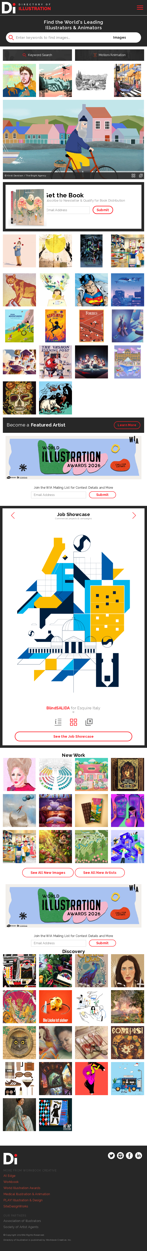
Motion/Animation (112, 55)
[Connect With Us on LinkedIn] (138, 1155)
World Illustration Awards (21, 1188)
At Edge (9, 1176)
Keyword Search (39, 55)
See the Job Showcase (73, 736)
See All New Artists (100, 873)
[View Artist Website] (141, 175)
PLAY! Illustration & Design (23, 1200)
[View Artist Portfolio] (133, 175)
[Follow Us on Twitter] (111, 1155)
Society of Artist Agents (21, 1227)
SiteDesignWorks (15, 1206)
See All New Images (48, 873)
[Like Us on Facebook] (129, 1155)
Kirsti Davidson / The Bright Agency (26, 175)
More (127, 425)
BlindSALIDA (58, 708)
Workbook (11, 1182)
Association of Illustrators (22, 1221)
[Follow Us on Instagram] (120, 1155)
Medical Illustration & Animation (26, 1194)
